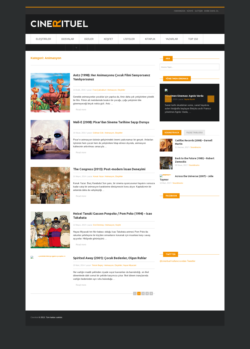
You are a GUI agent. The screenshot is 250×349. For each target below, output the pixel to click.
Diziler (89, 39)
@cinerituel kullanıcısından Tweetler (177, 261)
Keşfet (108, 39)
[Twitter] (83, 47)
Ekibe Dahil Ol (211, 11)
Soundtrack (171, 132)
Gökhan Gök (98, 133)
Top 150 (193, 39)
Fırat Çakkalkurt (99, 90)
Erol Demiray (98, 225)
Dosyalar (67, 39)
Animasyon (112, 90)
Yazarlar (172, 39)
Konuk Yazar (98, 176)
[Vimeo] (76, 47)
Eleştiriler (43, 39)
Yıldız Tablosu (194, 132)
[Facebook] (91, 47)
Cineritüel (34, 317)
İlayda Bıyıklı (189, 99)
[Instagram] (69, 47)
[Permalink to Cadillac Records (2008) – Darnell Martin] (167, 145)
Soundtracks (195, 147)
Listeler (129, 39)
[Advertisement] (62, 340)
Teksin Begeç (97, 265)
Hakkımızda (179, 11)
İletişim (199, 11)
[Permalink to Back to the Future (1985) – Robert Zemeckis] (167, 163)
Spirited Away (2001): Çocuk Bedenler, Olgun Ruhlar (110, 258)
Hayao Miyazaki (129, 265)
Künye (190, 11)
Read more (81, 109)
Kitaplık (150, 39)
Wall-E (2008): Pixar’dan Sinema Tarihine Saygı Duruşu (111, 122)
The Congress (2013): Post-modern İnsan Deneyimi (109, 169)
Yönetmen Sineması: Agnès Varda (184, 95)
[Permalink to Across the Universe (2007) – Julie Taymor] (167, 175)
